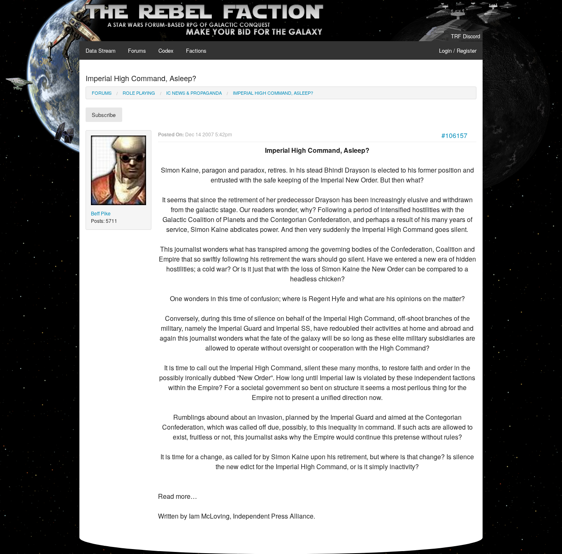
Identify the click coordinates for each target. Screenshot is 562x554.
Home (92, 4)
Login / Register (457, 50)
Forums (137, 50)
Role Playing (139, 92)
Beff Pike (101, 213)
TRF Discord (465, 36)
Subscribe (104, 115)
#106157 (454, 135)
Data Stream (101, 50)
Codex (166, 50)
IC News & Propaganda (194, 92)
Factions (196, 50)
